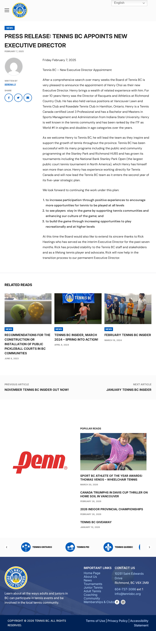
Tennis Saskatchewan (42, 547)
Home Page (92, 573)
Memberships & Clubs (99, 602)
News (9, 28)
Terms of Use (95, 621)
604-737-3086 (125, 589)
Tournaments (93, 584)
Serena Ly (10, 84)
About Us (90, 577)
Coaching (90, 595)
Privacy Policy (117, 621)
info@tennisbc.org (128, 594)
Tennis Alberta (124, 547)
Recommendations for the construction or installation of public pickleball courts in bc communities (27, 344)
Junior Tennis (93, 587)
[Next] (149, 547)
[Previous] (7, 547)
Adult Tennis (92, 591)
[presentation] (28, 308)
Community (92, 598)
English (118, 2)
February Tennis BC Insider (127, 335)
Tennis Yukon (83, 547)
